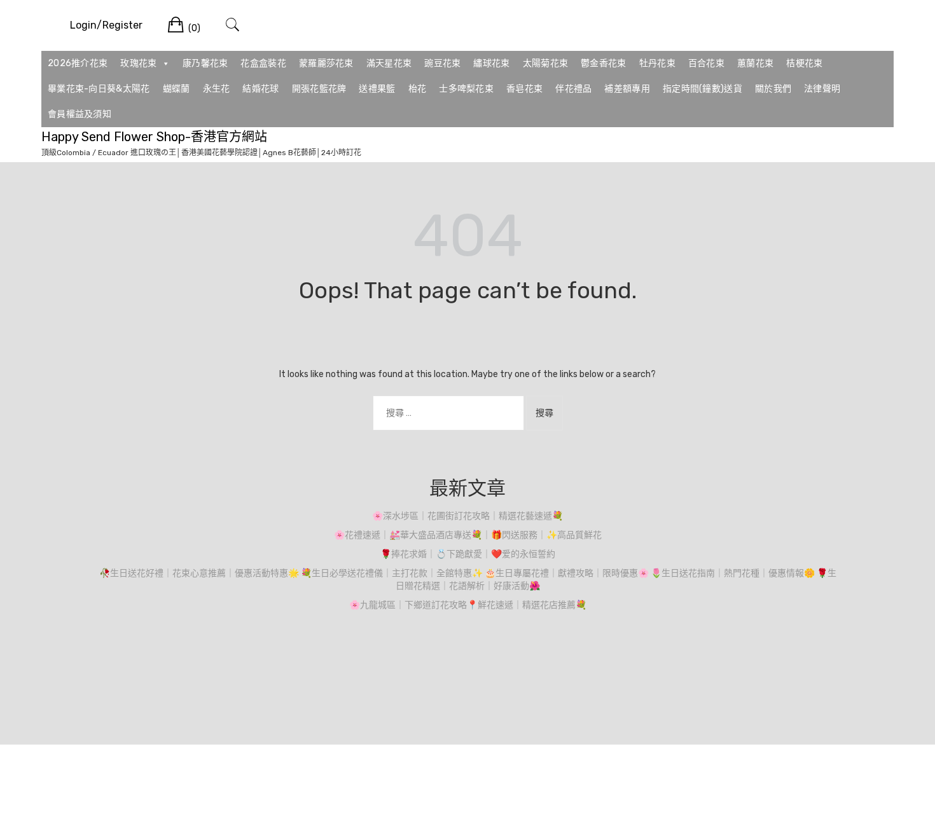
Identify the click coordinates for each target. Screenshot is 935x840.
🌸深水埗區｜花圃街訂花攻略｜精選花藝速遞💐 (467, 516)
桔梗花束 (804, 63)
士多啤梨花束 (466, 88)
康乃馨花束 (205, 63)
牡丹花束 (657, 63)
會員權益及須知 (79, 114)
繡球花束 (491, 63)
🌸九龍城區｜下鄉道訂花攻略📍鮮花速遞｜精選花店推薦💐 (467, 605)
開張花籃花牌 (319, 88)
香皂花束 (524, 88)
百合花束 (706, 63)
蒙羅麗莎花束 (326, 63)
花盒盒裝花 (263, 63)
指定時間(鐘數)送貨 (702, 88)
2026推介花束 (77, 63)
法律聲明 (822, 88)
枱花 (417, 88)
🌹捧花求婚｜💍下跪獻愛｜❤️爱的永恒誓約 (467, 554)
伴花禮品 (573, 88)
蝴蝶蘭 (176, 88)
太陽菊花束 (546, 63)
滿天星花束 (389, 63)
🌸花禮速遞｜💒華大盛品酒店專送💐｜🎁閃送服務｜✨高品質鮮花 (468, 535)
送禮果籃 (377, 88)
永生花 (216, 88)
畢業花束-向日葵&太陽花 (99, 88)
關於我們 (773, 88)
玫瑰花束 (138, 63)
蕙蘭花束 (755, 63)
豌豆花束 (442, 63)
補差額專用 (627, 88)
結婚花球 (260, 88)
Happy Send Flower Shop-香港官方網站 (154, 136)
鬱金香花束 (604, 63)
